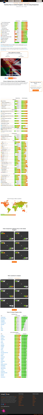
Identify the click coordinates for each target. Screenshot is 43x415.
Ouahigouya (3, 321)
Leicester (2, 354)
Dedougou (2, 324)
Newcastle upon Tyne (4, 352)
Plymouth (2, 374)
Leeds (2, 341)
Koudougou (3, 320)
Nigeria (34, 395)
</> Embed (10, 78)
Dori (1, 327)
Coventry (2, 351)
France (34, 402)
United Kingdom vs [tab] (17, 278)
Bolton (2, 349)
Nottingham (3, 361)
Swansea (2, 375)
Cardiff (2, 348)
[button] (5, 78)
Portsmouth (3, 371)
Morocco (34, 397)
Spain (33, 405)
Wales (20, 403)
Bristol (2, 342)
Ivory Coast (34, 398)
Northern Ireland (21, 405)
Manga (2, 330)
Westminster (3, 377)
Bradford (2, 358)
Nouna (2, 328)
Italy (33, 403)
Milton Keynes (3, 368)
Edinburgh (2, 345)
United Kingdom (27, 3)
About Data (35, 414)
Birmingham (3, 336)
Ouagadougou (3, 317)
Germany (34, 401)
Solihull (2, 359)
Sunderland (3, 356)
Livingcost (25, 6)
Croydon (2, 369)
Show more (14, 261)
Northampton (3, 365)
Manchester (3, 339)
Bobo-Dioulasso (3, 318)
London (2, 335)
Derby (2, 362)
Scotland (20, 402)
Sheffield (2, 346)
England (20, 401)
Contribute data (35, 90)
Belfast (2, 355)
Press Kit (2, 408)
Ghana (34, 399)
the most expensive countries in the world (7, 46)
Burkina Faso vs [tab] (10, 278)
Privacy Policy (40, 414)
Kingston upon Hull (4, 372)
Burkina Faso (21, 3)
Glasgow (2, 338)
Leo (1, 325)
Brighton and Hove (4, 364)
